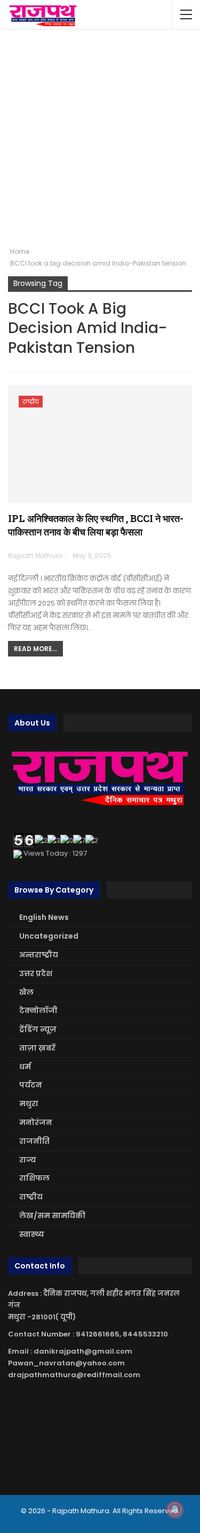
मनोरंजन (35, 1122)
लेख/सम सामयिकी (52, 1215)
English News (44, 917)
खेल (26, 992)
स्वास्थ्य (31, 1234)
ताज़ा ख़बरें (37, 1048)
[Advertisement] (100, 137)
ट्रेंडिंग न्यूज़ (38, 1029)
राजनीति (34, 1141)
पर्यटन (30, 1084)
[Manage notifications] (174, 1509)
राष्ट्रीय (30, 401)
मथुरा (28, 1103)
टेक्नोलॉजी (38, 1010)
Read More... (35, 648)
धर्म (25, 1066)
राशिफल (34, 1178)
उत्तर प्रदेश (35, 973)
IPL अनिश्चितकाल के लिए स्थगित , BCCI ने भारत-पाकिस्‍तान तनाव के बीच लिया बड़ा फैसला (95, 525)
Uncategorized (48, 936)
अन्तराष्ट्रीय (38, 954)
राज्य (27, 1159)
